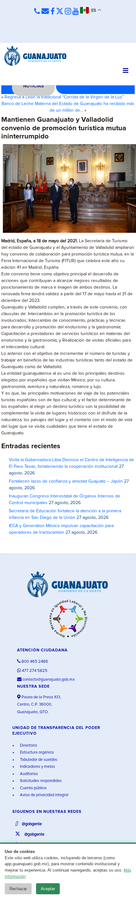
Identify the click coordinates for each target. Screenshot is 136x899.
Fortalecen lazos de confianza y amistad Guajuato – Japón (66, 481)
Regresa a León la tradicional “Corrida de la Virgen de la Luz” (64, 97)
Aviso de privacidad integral (43, 795)
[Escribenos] (45, 11)
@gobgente (31, 824)
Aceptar (48, 888)
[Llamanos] (37, 11)
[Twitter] (60, 11)
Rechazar (18, 888)
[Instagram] (68, 11)
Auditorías (28, 774)
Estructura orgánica (36, 752)
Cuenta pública (32, 788)
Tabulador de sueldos (38, 760)
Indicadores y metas (37, 767)
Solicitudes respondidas (40, 781)
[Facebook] (52, 11)
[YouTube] (75, 11)
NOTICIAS (33, 86)
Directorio (28, 745)
